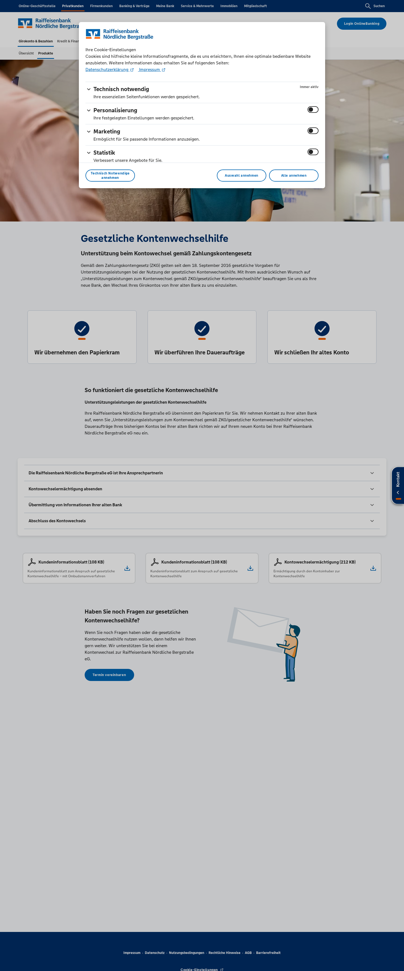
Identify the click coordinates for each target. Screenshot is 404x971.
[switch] (313, 109)
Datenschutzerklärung (107, 69)
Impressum (149, 69)
